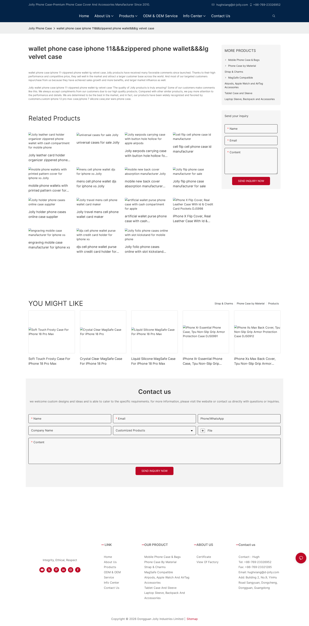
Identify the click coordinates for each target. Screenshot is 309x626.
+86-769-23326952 (267, 4)
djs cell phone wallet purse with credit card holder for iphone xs (96, 249)
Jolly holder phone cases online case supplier (47, 214)
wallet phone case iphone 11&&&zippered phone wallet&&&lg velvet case (105, 28)
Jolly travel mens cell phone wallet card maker (98, 214)
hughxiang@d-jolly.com (232, 4)
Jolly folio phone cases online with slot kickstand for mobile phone (144, 249)
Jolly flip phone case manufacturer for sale (189, 183)
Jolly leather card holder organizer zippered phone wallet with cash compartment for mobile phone (48, 157)
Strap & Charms (224, 303)
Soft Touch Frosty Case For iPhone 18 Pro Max (49, 361)
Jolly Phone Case (40, 28)
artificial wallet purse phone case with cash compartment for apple (146, 218)
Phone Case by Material (250, 303)
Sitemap (192, 619)
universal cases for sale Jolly (98, 142)
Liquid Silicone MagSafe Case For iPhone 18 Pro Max (153, 361)
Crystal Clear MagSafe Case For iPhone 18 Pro (101, 361)
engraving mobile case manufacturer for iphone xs (49, 245)
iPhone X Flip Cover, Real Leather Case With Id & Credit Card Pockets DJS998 (192, 218)
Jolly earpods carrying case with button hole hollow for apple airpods (145, 153)
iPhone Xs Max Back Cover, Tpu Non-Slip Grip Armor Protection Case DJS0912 (255, 361)
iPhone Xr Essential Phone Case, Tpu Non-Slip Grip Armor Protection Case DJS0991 (202, 361)
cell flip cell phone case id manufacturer (192, 149)
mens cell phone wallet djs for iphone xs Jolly (96, 183)
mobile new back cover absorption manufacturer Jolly (144, 184)
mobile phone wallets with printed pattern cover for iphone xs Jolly (48, 188)
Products (273, 303)
